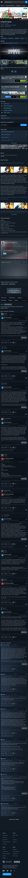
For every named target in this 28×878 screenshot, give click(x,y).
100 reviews (6, 516)
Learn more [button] (23, 124)
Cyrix (5, 608)
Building (17, 38)
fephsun (5, 383)
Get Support (15, 853)
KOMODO (14, 25)
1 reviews (5, 384)
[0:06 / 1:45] (14, 51)
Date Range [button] (3, 300)
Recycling (15, 841)
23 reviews (11, 491)
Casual (22, 38)
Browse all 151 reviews (14, 819)
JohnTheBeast (7, 515)
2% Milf (5, 313)
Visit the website (4, 137)
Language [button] (19, 297)
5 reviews (5, 348)
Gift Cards (5, 843)
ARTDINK (7, 23)
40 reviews (11, 580)
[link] (16, 97)
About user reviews (4, 283)
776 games (6, 580)
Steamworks (5, 839)
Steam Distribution (6, 841)
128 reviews (6, 609)
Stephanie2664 (7, 490)
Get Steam (15, 849)
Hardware (15, 839)
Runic (5, 347)
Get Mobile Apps (7, 874)
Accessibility (5, 851)
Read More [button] (24, 337)
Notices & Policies (6, 853)
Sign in (2, 67)
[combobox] (14, 2)
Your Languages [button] (7, 304)
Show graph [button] (23, 300)
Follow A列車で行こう (9, 250)
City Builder (3, 38)
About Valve (15, 835)
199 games (6, 491)
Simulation (11, 38)
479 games (6, 314)
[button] (3, 5)
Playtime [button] (10, 300)
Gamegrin (2, 156)
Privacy (4, 849)
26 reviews (11, 314)
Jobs (14, 837)
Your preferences (12, 283)
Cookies (4, 855)
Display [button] (16, 300)
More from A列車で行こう (11, 242)
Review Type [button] (3, 297)
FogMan (5, 454)
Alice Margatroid (7, 418)
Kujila (5, 550)
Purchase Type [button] (12, 297)
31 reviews (6, 419)
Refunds (4, 858)
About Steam (5, 835)
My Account (15, 855)
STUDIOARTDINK (8, 25)
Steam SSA (5, 837)
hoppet (5, 579)
